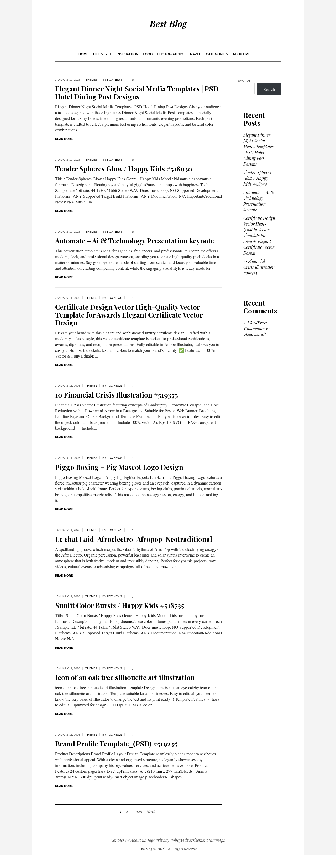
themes (91, 79)
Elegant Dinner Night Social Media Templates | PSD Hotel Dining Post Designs (136, 92)
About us (138, 840)
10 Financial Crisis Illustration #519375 (116, 394)
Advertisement (195, 840)
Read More (64, 138)
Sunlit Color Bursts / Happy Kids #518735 (119, 605)
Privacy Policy (168, 840)
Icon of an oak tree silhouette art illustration (125, 677)
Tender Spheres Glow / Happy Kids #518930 (123, 168)
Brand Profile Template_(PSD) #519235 (116, 743)
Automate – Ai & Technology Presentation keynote (134, 240)
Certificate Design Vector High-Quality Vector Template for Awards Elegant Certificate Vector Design (129, 314)
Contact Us (120, 840)
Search (244, 80)
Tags (151, 840)
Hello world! (255, 334)
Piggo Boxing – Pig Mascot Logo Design (119, 467)
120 (139, 811)
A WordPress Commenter (255, 325)
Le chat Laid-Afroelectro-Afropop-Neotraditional (133, 539)
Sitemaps (217, 840)
